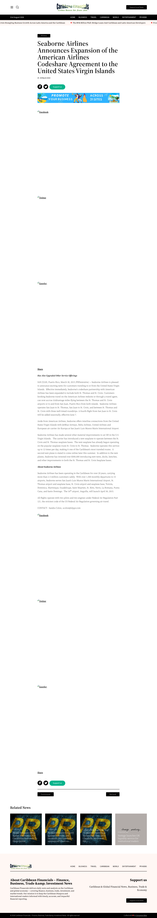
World (116, 17)
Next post (112, 794)
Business (83, 17)
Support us (57, 87)
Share (40, 369)
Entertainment (129, 17)
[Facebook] (78, 151)
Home (72, 17)
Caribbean (104, 17)
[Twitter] (78, 237)
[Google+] (78, 323)
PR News (143, 17)
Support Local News (136, 7)
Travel (93, 17)
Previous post (45, 794)
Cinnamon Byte (141, 915)
